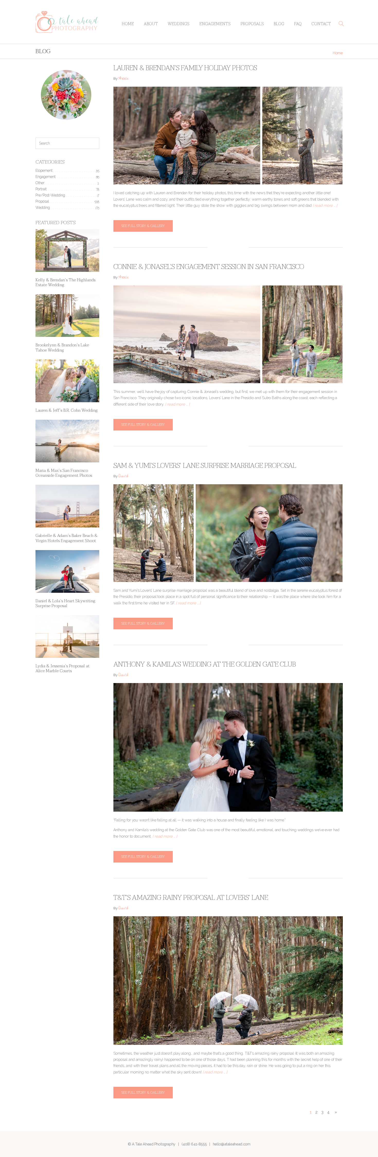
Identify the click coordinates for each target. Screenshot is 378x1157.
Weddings (179, 24)
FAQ (298, 24)
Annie (123, 79)
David (123, 477)
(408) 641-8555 (194, 1144)
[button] (341, 23)
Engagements (215, 24)
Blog (279, 24)
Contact (321, 24)
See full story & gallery (143, 226)
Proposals (252, 24)
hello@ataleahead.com (231, 1144)
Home (128, 24)
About (151, 24)
